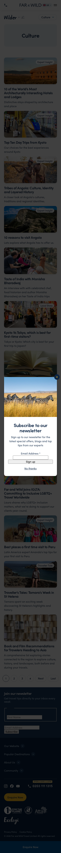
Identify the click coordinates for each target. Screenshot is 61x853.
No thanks (30, 468)
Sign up (30, 462)
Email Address (30, 453)
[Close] (57, 377)
